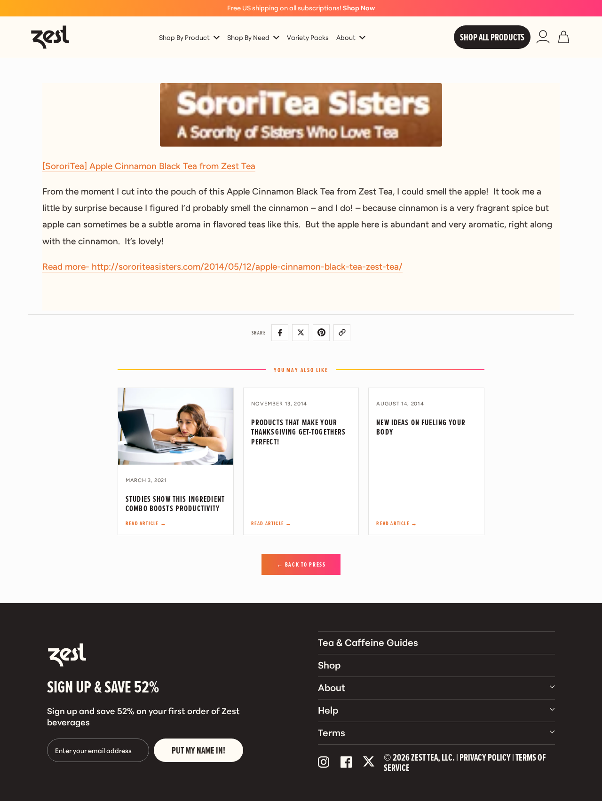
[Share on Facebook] (279, 332)
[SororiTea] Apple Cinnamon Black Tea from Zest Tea (148, 166)
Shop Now (359, 7)
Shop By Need (248, 37)
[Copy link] (341, 332)
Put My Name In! (198, 750)
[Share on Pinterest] (321, 332)
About (346, 37)
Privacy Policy (485, 757)
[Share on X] (300, 332)
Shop (329, 664)
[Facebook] (346, 762)
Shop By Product (184, 37)
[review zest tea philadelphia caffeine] (301, 115)
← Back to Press (301, 564)
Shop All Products (492, 37)
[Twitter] (368, 762)
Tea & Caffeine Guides (368, 641)
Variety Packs (308, 37)
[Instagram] (323, 762)
